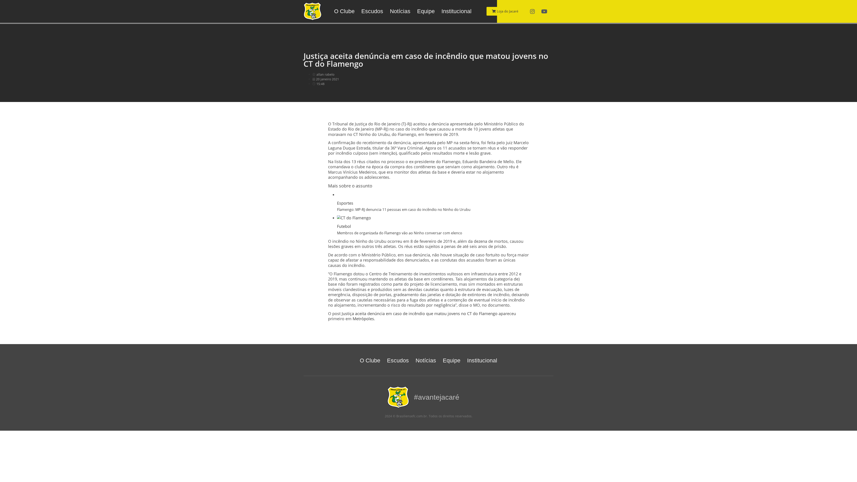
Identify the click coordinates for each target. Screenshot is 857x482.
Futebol (344, 226)
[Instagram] (532, 11)
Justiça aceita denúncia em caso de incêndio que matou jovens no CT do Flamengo (419, 313)
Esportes (345, 203)
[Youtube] (544, 11)
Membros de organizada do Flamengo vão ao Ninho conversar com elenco (399, 233)
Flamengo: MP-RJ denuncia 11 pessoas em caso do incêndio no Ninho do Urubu (403, 209)
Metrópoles (363, 318)
